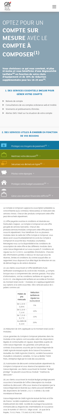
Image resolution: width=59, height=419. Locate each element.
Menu (54, 4)
